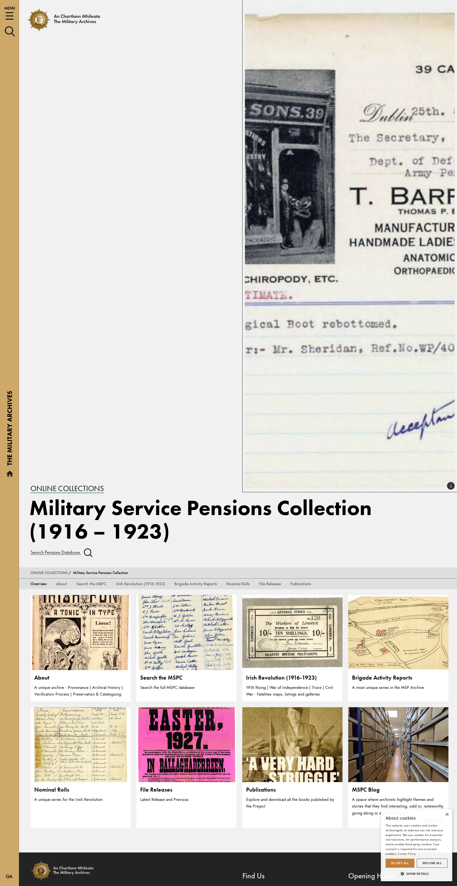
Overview (38, 584)
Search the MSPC (91, 584)
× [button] (447, 814)
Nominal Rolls (238, 584)
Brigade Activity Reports (195, 584)
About (61, 584)
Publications (300, 584)
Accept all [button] (400, 863)
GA (9, 876)
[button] (416, 873)
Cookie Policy (407, 854)
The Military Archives (9, 430)
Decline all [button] (432, 863)
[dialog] (416, 845)
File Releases (270, 584)
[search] (10, 31)
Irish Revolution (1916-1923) (140, 584)
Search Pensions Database (55, 552)
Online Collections (67, 488)
